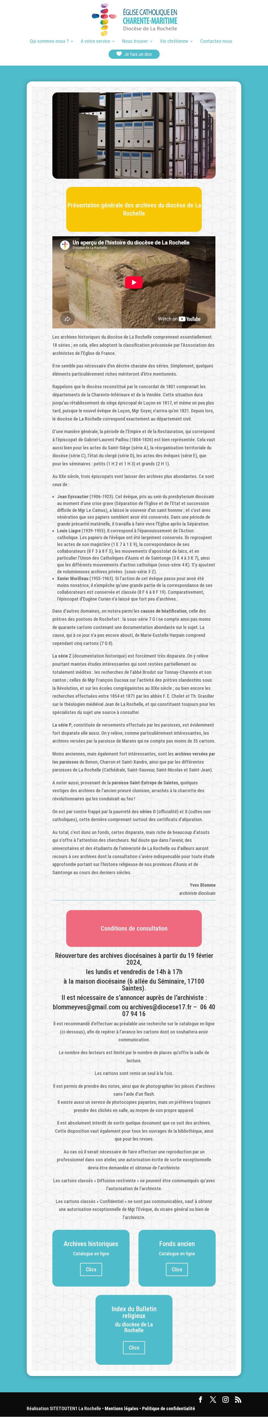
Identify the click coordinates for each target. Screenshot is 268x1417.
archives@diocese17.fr (161, 1007)
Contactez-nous (216, 41)
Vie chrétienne (174, 41)
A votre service (95, 41)
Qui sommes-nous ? (49, 41)
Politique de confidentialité (168, 1408)
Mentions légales (121, 1408)
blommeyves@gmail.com (86, 1007)
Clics (91, 1269)
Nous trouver (135, 41)
